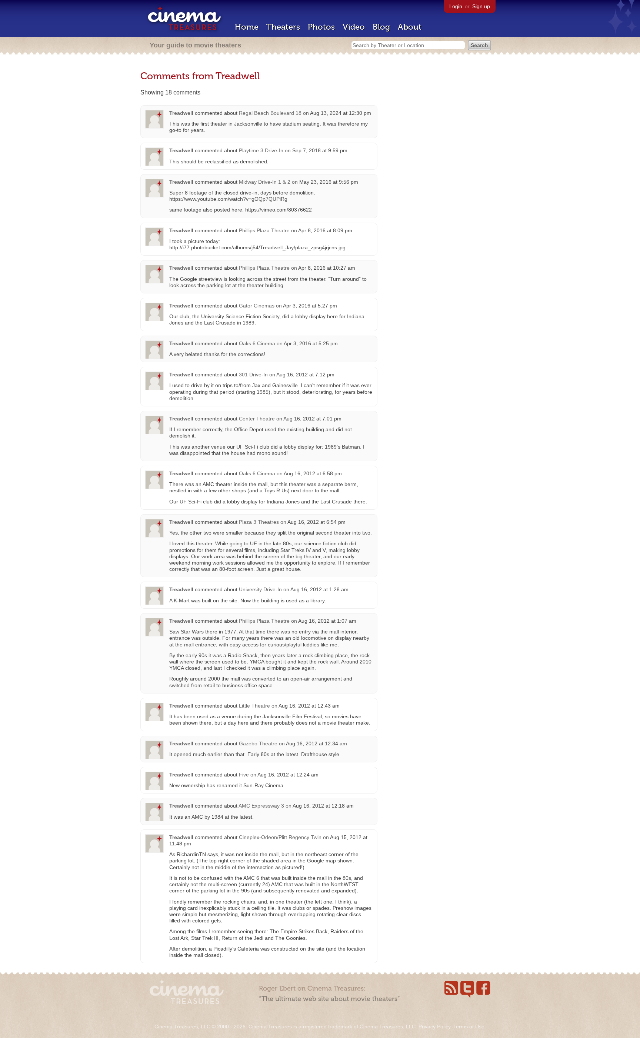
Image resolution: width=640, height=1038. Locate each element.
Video (354, 27)
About (409, 27)
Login (455, 6)
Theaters (283, 27)
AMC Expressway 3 (261, 806)
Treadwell (181, 113)
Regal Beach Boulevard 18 (270, 113)
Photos (321, 27)
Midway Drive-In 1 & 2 (264, 182)
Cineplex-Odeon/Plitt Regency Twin (280, 837)
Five (244, 775)
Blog (381, 27)
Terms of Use (468, 1026)
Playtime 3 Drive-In (261, 150)
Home (247, 27)
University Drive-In (260, 589)
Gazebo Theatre (258, 743)
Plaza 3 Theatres (259, 522)
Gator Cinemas (256, 306)
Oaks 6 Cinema (257, 343)
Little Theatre (254, 706)
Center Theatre (257, 419)
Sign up (481, 6)
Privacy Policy (434, 1026)
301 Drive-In (253, 374)
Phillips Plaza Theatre (264, 230)
